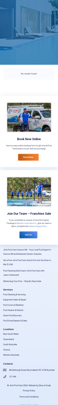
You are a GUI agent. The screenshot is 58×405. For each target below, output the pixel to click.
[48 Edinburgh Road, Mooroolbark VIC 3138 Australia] (6, 370)
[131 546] (6, 376)
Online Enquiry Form (38, 226)
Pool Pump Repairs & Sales (15, 321)
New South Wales (11, 334)
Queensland (8, 339)
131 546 (12, 376)
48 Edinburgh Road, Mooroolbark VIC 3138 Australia (32, 370)
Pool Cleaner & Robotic (13, 310)
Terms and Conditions (29, 397)
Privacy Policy (29, 390)
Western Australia (11, 355)
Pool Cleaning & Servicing (14, 294)
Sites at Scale (45, 385)
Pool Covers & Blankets (13, 305)
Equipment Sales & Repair (14, 300)
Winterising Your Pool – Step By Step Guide (22, 281)
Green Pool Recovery (12, 315)
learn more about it (27, 223)
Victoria (6, 350)
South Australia (10, 344)
